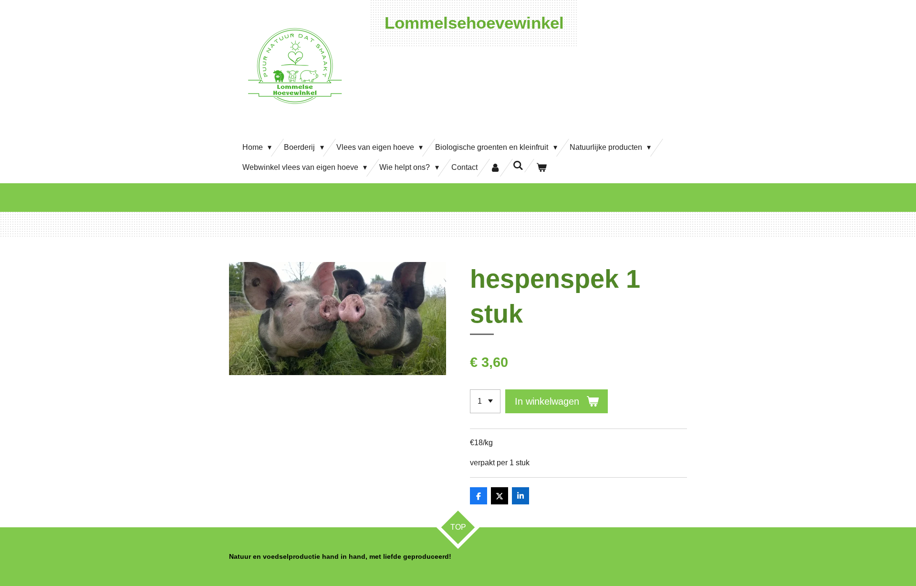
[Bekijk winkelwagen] (541, 168)
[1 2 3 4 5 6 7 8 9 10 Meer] (485, 401)
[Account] (495, 168)
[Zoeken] (518, 165)
